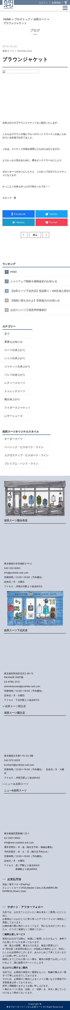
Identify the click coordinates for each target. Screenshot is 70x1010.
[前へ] (24, 235)
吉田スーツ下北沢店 (16, 630)
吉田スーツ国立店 (14, 712)
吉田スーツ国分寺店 (16, 520)
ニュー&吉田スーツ (15, 790)
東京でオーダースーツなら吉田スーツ (24, 1007)
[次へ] (46, 235)
